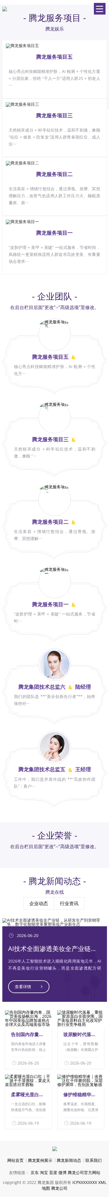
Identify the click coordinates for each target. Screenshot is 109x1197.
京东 (35, 1172)
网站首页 (15, 1160)
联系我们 (93, 1160)
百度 (53, 1172)
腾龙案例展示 (40, 1160)
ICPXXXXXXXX (84, 1182)
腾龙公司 (59, 1188)
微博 (62, 1172)
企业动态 (38, 903)
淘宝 (44, 1172)
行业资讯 (69, 903)
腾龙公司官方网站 (84, 1172)
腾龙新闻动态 (69, 1160)
